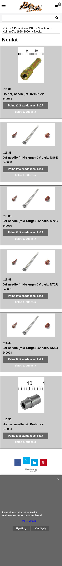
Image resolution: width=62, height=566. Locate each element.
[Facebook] (17, 462)
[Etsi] (57, 18)
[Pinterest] (43, 462)
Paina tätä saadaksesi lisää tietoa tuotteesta (25, 108)
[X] (26, 460)
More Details (29, 520)
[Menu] (4, 7)
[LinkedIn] (34, 462)
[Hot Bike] (30, 7)
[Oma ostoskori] (56, 6)
